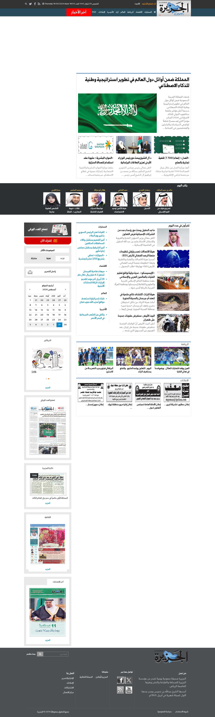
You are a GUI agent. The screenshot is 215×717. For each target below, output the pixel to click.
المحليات (148, 12)
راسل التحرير (50, 271)
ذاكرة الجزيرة (47, 468)
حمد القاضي (122, 190)
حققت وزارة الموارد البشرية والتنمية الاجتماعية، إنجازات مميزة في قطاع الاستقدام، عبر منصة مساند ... (96, 171)
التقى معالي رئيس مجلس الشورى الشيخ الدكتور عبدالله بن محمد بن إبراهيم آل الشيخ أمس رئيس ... (135, 171)
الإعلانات (101, 12)
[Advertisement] (107, 43)
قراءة (62, 259)
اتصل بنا (70, 673)
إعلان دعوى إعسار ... (94, 405)
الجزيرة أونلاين (102, 677)
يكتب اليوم (182, 185)
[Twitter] (30, 4)
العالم (123, 12)
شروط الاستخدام (181, 712)
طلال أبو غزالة (99, 190)
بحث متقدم (31, 654)
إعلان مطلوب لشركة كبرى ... (176, 405)
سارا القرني (55, 190)
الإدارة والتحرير (68, 678)
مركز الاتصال (68, 692)
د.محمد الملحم (77, 190)
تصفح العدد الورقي (48, 400)
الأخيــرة (110, 12)
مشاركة (34, 259)
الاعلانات (184, 380)
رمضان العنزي (144, 190)
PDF (94, 12)
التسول (147, 208)
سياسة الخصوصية (165, 712)
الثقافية (48, 517)
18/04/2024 (71, 4)
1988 (34, 475)
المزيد (47, 388)
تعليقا (48, 259)
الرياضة (130, 12)
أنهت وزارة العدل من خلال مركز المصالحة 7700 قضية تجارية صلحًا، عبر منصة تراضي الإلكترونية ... (172, 171)
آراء (117, 12)
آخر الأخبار (78, 12)
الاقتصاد (139, 12)
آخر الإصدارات (58, 582)
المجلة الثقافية (86, 677)
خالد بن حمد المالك (164, 190)
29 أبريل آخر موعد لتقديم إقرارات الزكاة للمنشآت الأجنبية (93, 282)
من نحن (182, 673)
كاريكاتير (47, 340)
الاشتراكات (69, 688)
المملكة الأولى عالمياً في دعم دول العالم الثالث (50, 498)
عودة (136, 4)
